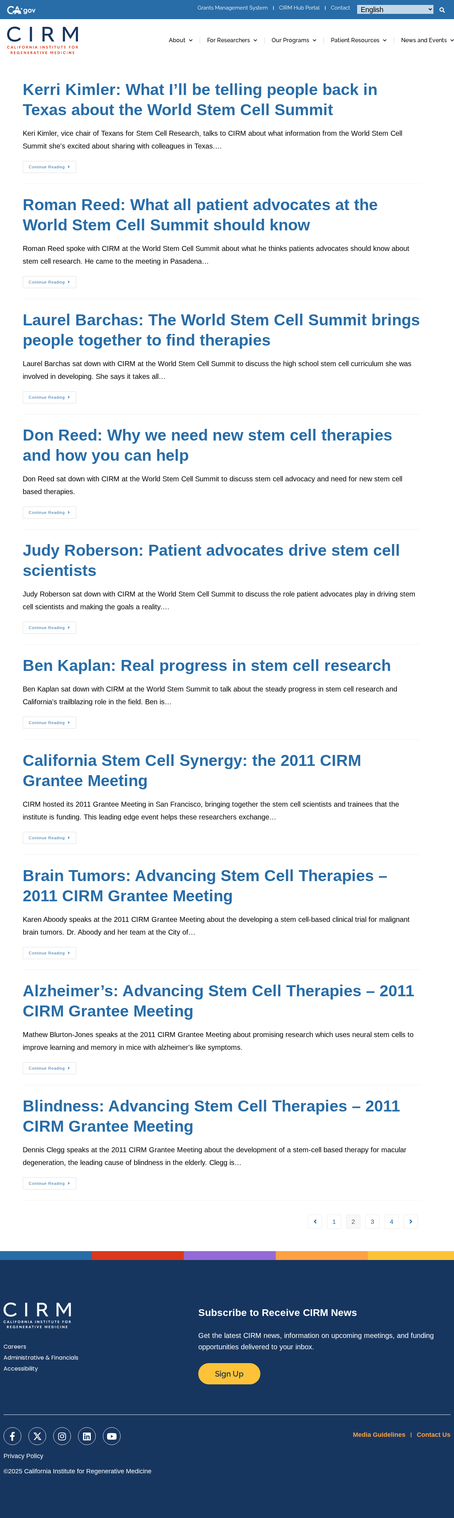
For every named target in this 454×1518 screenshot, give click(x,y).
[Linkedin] (87, 1436)
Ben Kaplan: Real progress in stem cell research (207, 665)
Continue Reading (52, 165)
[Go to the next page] (411, 1222)
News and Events (424, 40)
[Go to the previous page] (315, 1222)
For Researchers (228, 40)
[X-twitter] (37, 1436)
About (177, 40)
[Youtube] (112, 1436)
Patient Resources (355, 40)
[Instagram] (62, 1436)
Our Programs (290, 40)
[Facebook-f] (12, 1436)
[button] (442, 10)
